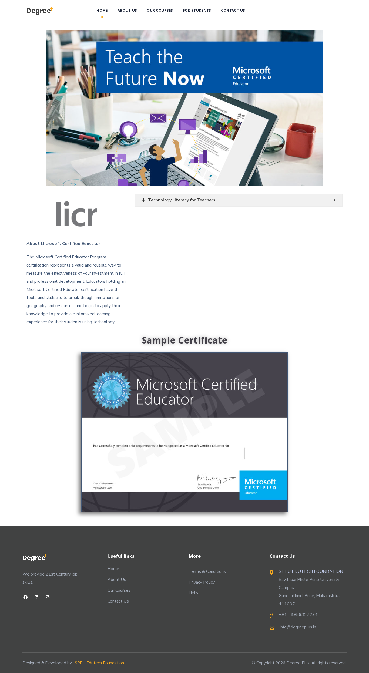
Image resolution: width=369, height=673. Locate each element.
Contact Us (118, 601)
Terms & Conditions (207, 571)
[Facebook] (25, 597)
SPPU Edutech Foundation (99, 663)
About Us (117, 580)
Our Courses (119, 590)
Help (193, 593)
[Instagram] (47, 597)
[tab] (239, 200)
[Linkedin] (36, 597)
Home (113, 569)
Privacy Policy (202, 582)
